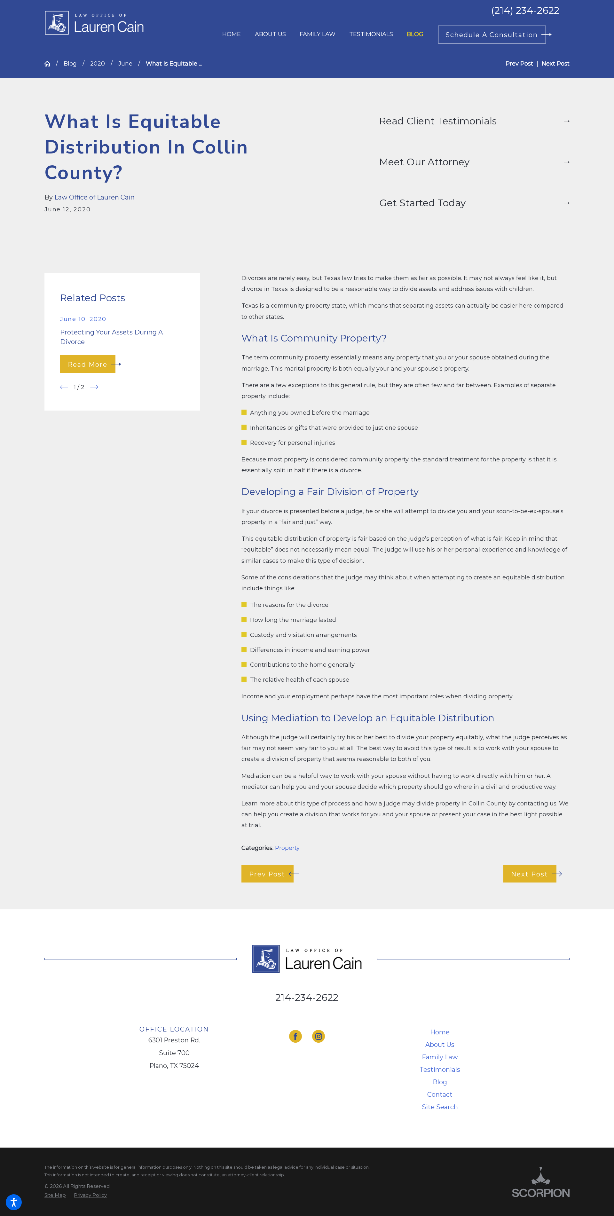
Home (440, 1032)
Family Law (440, 1057)
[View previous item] (64, 387)
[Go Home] (50, 64)
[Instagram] (318, 1036)
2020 (97, 63)
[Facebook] (295, 1036)
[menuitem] (231, 35)
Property (287, 847)
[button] (14, 1202)
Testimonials (440, 1069)
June (125, 63)
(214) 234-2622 (525, 10)
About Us (439, 1044)
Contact (440, 1094)
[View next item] (94, 387)
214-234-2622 (306, 997)
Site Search (440, 1107)
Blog (70, 63)
